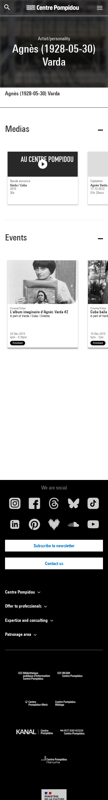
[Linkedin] (15, 526)
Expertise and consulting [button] (27, 620)
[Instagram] (15, 505)
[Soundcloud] (73, 526)
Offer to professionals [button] (23, 606)
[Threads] (54, 505)
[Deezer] (54, 526)
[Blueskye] (73, 505)
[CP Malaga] (69, 707)
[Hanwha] (54, 764)
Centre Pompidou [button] (20, 592)
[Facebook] (34, 505)
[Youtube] (93, 526)
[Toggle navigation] (99, 8)
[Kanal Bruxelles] (38, 736)
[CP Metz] (40, 707)
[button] (54, 130)
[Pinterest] (34, 526)
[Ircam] (73, 678)
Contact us (54, 563)
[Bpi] (37, 678)
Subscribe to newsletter (54, 545)
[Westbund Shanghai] (76, 736)
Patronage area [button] (18, 634)
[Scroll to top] (96, 788)
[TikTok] (93, 505)
